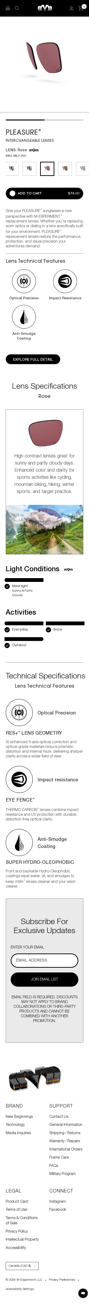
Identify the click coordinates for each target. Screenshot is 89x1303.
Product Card (17, 1201)
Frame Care (59, 1157)
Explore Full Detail (33, 359)
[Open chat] (83, 1293)
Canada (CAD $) (20, 1266)
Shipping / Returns (64, 1133)
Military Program (62, 1174)
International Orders (65, 1149)
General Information (65, 1125)
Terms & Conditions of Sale (21, 1220)
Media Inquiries (18, 1133)
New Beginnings (19, 1117)
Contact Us (58, 1117)
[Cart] (80, 8)
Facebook (57, 1209)
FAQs (53, 1166)
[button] (24, 284)
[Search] (17, 8)
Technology (15, 1125)
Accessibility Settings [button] (20, 1289)
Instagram (57, 1201)
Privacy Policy (17, 1231)
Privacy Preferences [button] (62, 1280)
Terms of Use (16, 1209)
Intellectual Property (22, 1239)
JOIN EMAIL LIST (44, 979)
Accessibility (16, 1248)
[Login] (71, 8)
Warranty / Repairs (64, 1141)
